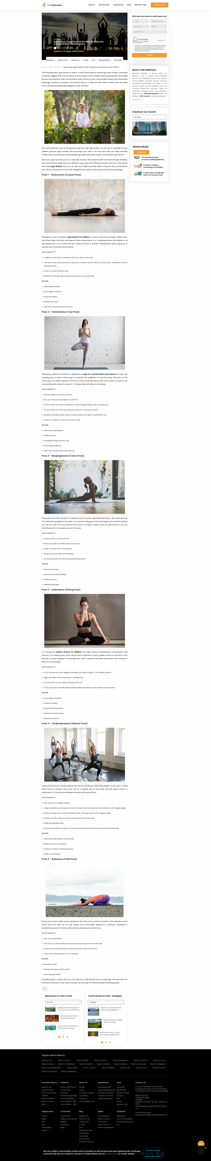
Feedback (121, 1111)
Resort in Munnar (86, 1064)
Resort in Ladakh (103, 1064)
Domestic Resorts (49, 1082)
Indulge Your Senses (105, 1093)
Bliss (118, 1098)
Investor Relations (67, 1098)
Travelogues (46, 1127)
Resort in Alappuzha (120, 1060)
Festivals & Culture (86, 1142)
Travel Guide (118, 60)
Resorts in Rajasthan (49, 1071)
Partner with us (103, 1125)
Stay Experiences (104, 1087)
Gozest (119, 1101)
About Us (83, 1082)
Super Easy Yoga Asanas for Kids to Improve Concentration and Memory (78, 42)
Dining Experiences (105, 1098)
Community (66, 1111)
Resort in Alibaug (120, 1064)
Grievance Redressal (124, 1119)
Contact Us (140, 1082)
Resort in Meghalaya (69, 1071)
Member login (140, 5)
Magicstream (47, 1111)
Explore (44, 1130)
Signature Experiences (106, 1090)
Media (100, 1111)
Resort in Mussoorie (138, 1064)
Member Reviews (104, 60)
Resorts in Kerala (159, 1068)
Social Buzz (65, 1125)
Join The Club (159, 5)
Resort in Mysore (89, 1068)
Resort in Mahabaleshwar (51, 1068)
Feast (44, 1119)
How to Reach (84, 1139)
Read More (137, 99)
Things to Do (75, 60)
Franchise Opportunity (125, 1122)
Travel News (83, 1136)
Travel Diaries (66, 1116)
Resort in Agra (72, 1068)
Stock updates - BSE (68, 1101)
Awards (82, 1087)
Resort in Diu (125, 1068)
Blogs (63, 1127)
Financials (64, 1093)
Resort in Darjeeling (158, 1064)
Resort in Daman (100, 1060)
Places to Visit (62, 60)
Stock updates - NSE (68, 1104)
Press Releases (103, 1116)
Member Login (122, 1104)
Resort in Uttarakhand (66, 1064)
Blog (129, 5)
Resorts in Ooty (47, 1101)
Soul (43, 1125)
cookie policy (112, 1154)
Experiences (118, 5)
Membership (104, 5)
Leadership (83, 1096)
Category (141, 152)
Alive (43, 1122)
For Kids (85, 60)
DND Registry (121, 1116)
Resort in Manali (82, 1060)
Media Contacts (104, 1119)
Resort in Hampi (48, 1064)
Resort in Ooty (141, 1068)
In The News (102, 1122)
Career (82, 1090)
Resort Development (106, 1127)
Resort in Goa (47, 1060)
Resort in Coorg (159, 1060)
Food (93, 60)
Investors (65, 1082)
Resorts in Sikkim (48, 1098)
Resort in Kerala (48, 1090)
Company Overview (87, 1093)
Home (44, 67)
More (44, 1104)
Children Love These (106, 1096)
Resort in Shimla (64, 1060)
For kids (58, 67)
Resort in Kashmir (140, 1060)
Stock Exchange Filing (69, 1096)
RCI (118, 1125)
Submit (149, 55)
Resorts (91, 5)
